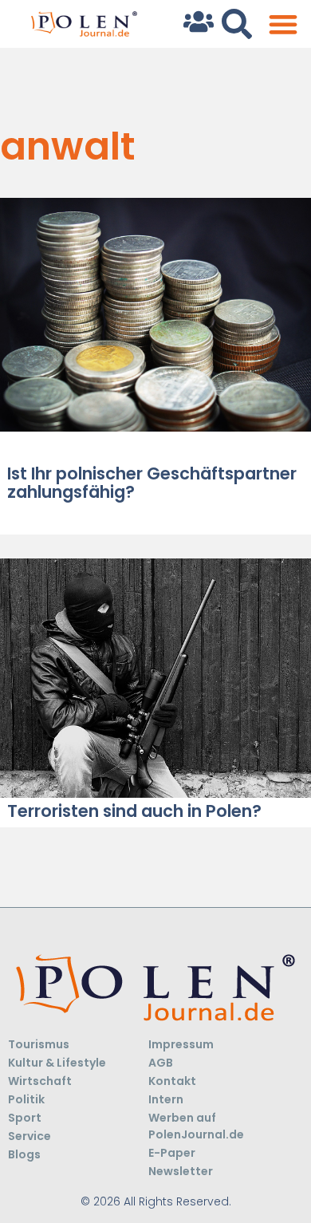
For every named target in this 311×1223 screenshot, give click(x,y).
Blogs (24, 1154)
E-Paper (171, 1153)
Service (29, 1136)
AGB (160, 1063)
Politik (26, 1099)
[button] (282, 24)
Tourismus (38, 1044)
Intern (165, 1099)
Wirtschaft (40, 1081)
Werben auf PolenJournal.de (196, 1126)
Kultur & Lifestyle (57, 1063)
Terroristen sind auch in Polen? (134, 811)
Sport (24, 1118)
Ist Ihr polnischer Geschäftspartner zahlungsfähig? (152, 482)
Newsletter (180, 1171)
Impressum (181, 1044)
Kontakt (172, 1081)
